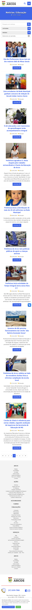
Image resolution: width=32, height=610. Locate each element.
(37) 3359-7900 (14, 590)
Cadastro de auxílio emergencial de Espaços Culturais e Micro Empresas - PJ (16, 492)
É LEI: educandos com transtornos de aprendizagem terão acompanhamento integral (17, 128)
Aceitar (18, 607)
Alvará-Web (16, 548)
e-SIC (16, 521)
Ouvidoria (16, 537)
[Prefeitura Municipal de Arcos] (8, 3)
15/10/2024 (14, 65)
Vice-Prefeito (16, 471)
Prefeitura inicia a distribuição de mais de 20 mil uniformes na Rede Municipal (17, 210)
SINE (16, 536)
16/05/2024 (14, 171)
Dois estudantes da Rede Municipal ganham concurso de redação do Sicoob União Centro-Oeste (16, 94)
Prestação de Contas (16, 517)
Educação (19, 15)
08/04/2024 (14, 215)
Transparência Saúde (16, 520)
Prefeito (16, 469)
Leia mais (16, 68)
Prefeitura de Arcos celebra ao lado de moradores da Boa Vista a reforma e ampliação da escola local (16, 377)
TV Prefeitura (16, 488)
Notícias (14, 15)
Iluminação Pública (16, 546)
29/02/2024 (14, 291)
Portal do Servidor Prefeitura (16, 527)
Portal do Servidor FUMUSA (16, 529)
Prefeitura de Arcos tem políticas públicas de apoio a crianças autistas (16, 251)
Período (5, 33)
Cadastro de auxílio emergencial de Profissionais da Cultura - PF (16, 495)
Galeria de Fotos (16, 487)
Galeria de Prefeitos (16, 475)
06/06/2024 (14, 99)
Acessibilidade (16, 500)
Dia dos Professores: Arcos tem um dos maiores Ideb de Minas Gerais (17, 60)
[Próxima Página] (25, 455)
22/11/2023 (14, 336)
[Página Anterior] (2, 455)
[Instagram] (29, 591)
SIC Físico (16, 523)
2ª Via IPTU (16, 550)
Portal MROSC (16, 526)
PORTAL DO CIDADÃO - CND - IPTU (16, 553)
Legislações (16, 513)
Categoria (5, 28)
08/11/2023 (14, 431)
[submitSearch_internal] (29, 24)
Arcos (16, 556)
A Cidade (16, 472)
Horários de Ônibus (16, 539)
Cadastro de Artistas (16, 490)
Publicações (16, 507)
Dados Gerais (16, 474)
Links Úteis (16, 545)
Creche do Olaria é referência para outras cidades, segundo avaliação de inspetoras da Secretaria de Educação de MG (17, 424)
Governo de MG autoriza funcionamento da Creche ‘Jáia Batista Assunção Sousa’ (17, 331)
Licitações (16, 510)
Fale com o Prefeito (16, 477)
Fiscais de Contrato (16, 515)
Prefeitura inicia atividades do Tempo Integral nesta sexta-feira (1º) (17, 286)
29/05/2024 (14, 134)
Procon (16, 542)
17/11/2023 (14, 383)
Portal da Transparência (16, 524)
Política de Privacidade (8, 607)
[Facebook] (26, 591)
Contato (16, 478)
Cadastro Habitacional (16, 497)
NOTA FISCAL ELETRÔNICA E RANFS (16, 540)
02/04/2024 (14, 257)
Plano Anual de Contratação (16, 551)
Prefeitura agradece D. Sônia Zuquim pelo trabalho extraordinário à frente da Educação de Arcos (17, 164)
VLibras (16, 504)
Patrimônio (16, 518)
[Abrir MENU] (29, 3)
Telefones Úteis (16, 543)
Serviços (16, 532)
